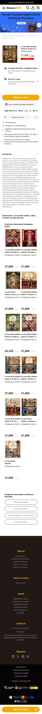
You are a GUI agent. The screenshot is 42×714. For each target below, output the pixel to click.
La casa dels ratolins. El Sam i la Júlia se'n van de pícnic (13, 336)
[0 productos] (38, 9)
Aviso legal (20, 613)
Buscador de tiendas (20, 562)
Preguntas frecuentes (20, 599)
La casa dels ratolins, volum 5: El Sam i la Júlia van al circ (29, 294)
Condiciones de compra (20, 601)
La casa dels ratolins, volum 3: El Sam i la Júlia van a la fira (29, 336)
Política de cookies (20, 607)
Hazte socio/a (20, 583)
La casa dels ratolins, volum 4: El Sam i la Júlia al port (29, 379)
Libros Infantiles (7, 36)
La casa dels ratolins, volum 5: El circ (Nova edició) (13, 421)
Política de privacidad (20, 604)
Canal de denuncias (20, 610)
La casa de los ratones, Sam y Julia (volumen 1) (13, 294)
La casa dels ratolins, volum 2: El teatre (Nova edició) (29, 252)
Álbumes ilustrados (8, 38)
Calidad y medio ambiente (20, 559)
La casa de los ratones (10, 462)
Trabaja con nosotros (20, 564)
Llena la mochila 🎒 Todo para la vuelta (21, 2)
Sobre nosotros (20, 556)
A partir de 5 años (32, 36)
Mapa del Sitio (21, 667)
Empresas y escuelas (20, 567)
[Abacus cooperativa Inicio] (14, 9)
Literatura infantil (19, 36)
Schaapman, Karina (26, 51)
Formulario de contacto (20, 628)
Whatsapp (20, 632)
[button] (33, 8)
